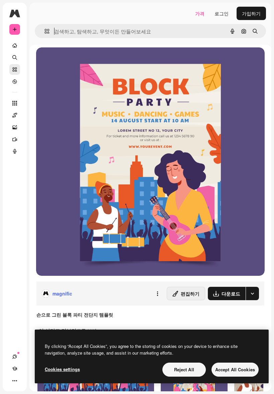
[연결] (14, 356)
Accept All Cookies (235, 369)
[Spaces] (14, 115)
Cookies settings (62, 369)
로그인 (222, 13)
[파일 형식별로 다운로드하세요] (252, 293)
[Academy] (14, 368)
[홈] (14, 45)
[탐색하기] (14, 81)
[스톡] (14, 69)
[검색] (14, 57)
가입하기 (251, 13)
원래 (75, 59)
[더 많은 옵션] (157, 293)
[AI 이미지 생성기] (14, 127)
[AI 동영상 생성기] (14, 139)
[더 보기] (14, 380)
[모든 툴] (14, 103)
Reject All (184, 369)
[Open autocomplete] (44, 31)
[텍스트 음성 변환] (14, 151)
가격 (199, 13)
